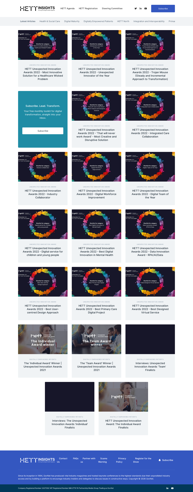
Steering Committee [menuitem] (112, 8)
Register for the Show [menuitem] (142, 460)
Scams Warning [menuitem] (102, 460)
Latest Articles (27, 21)
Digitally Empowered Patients (98, 21)
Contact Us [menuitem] (62, 460)
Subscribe (163, 8)
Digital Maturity (71, 21)
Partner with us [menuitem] (88, 460)
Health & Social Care (50, 21)
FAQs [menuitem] (75, 458)
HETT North (123, 21)
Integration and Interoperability (149, 21)
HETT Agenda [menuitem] (67, 8)
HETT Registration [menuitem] (88, 8)
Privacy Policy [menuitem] (121, 460)
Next (177, 20)
